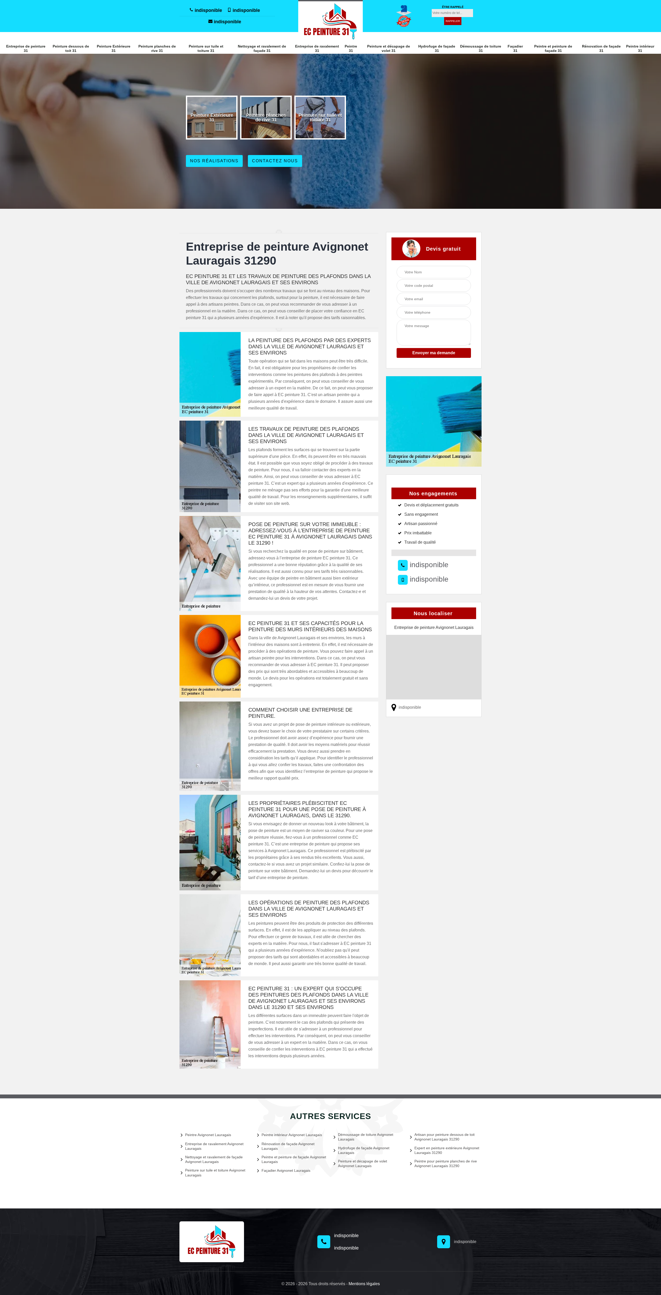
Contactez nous (275, 161)
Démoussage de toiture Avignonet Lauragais (365, 1136)
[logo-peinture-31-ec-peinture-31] (330, 21)
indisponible (207, 10)
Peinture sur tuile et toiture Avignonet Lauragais (215, 1172)
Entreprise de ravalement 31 (317, 48)
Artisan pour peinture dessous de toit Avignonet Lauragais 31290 (444, 1136)
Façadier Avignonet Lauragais (286, 1170)
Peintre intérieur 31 (640, 48)
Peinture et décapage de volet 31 (388, 48)
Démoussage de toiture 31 (480, 48)
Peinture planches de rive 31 (157, 48)
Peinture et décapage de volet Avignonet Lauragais (362, 1163)
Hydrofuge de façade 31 (436, 48)
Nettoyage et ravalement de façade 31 (262, 48)
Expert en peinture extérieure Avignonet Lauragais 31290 (446, 1150)
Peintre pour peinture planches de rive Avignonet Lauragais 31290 (445, 1163)
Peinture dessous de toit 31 (71, 48)
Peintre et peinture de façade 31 (553, 48)
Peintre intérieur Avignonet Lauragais (292, 1135)
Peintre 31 (351, 48)
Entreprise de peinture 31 (25, 48)
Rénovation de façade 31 (601, 48)
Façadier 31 (515, 48)
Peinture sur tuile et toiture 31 (206, 48)
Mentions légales (364, 1284)
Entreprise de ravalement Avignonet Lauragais (214, 1146)
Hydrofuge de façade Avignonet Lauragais (363, 1150)
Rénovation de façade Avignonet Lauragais (288, 1146)
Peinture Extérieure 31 (113, 48)
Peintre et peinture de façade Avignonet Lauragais (294, 1159)
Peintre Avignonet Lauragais (208, 1135)
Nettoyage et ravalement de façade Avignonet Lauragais (214, 1159)
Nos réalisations (214, 161)
